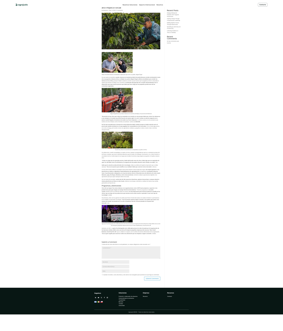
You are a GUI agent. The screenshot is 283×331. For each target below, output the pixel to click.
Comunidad (122, 305)
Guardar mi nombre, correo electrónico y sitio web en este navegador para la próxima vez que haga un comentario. (131, 274)
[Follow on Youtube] (98, 297)
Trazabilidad (122, 300)
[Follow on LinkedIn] (95, 297)
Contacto (262, 4)
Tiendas (121, 303)
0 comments (120, 10)
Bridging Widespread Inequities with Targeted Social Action (173, 14)
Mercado (121, 301)
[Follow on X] (101, 297)
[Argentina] (95, 302)
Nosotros (160, 5)
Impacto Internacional (147, 5)
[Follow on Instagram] (107, 297)
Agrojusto (105, 10)
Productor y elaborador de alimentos (128, 296)
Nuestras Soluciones (130, 5)
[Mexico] (98, 302)
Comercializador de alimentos (126, 298)
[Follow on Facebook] (104, 297)
